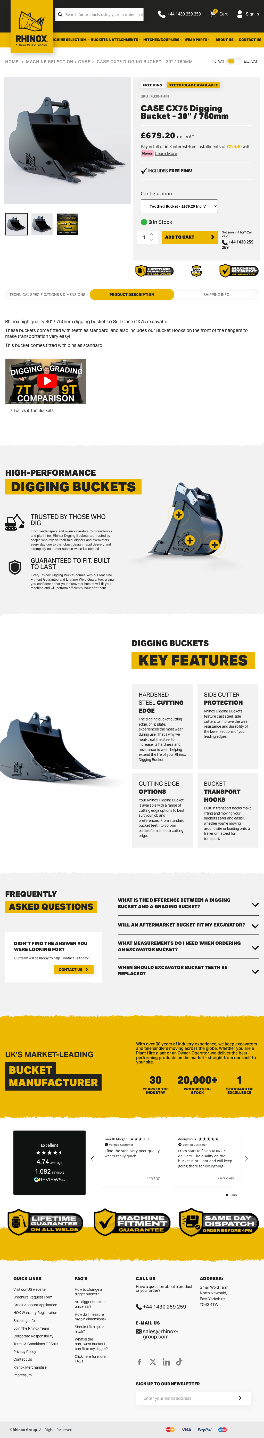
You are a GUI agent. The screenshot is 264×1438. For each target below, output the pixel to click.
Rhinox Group (25, 1429)
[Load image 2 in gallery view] (42, 224)
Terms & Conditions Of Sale (35, 1344)
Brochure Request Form (32, 1297)
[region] (169, 1158)
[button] (214, 545)
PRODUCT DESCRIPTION (132, 294)
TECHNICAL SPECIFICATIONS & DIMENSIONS (47, 294)
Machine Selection (49, 61)
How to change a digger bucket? (88, 1291)
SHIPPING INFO (216, 294)
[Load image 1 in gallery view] (17, 224)
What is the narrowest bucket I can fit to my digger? (91, 1344)
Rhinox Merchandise (30, 1367)
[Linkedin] (166, 1362)
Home (12, 61)
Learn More (166, 153)
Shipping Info (24, 1320)
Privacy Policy (24, 1351)
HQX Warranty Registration (35, 1312)
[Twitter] (152, 1362)
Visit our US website (29, 1289)
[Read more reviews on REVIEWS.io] (49, 1180)
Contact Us (70, 969)
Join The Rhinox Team (31, 1328)
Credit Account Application (35, 1305)
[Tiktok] (179, 1362)
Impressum (22, 1375)
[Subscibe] (234, 1398)
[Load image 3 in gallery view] (67, 224)
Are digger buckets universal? (90, 1304)
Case (84, 61)
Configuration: (157, 193)
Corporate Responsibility (33, 1336)
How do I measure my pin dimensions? (90, 1316)
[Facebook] (139, 1362)
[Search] (60, 14)
